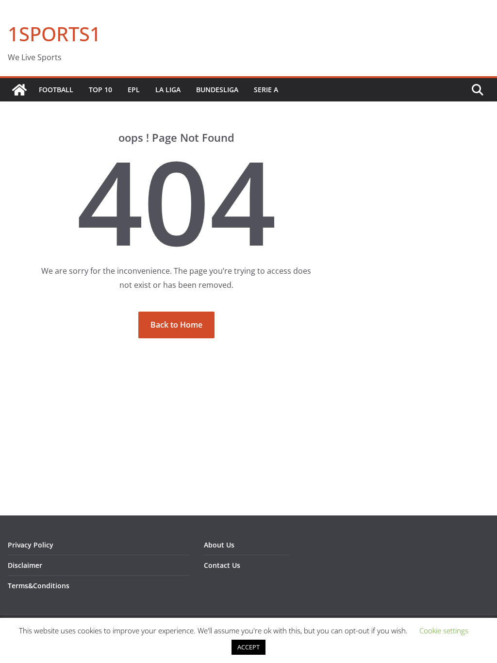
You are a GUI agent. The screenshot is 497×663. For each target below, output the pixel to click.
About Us (219, 544)
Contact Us (222, 565)
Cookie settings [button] (443, 630)
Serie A (266, 89)
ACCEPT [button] (248, 647)
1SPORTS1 (54, 33)
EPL (134, 89)
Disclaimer (25, 565)
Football (56, 89)
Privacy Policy (30, 544)
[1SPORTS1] (19, 89)
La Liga (168, 89)
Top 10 (100, 89)
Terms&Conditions (38, 585)
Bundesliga (217, 89)
